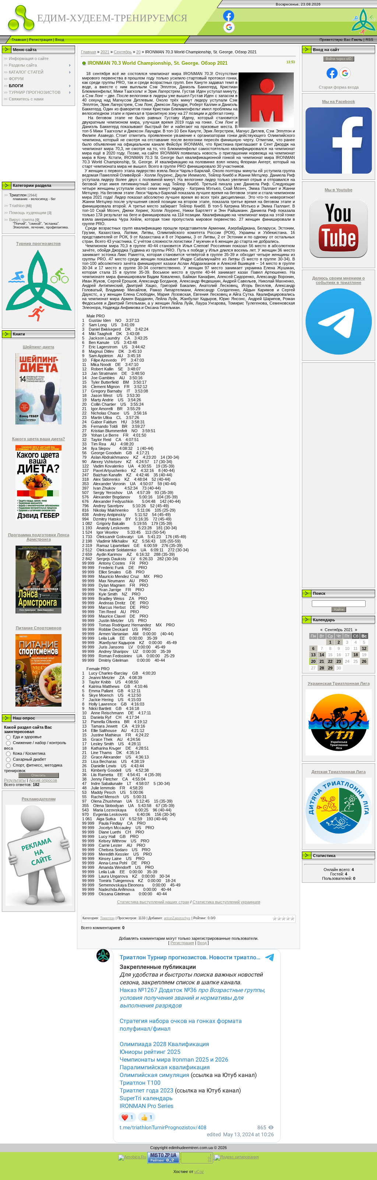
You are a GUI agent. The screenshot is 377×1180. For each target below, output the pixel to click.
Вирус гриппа (21, 219)
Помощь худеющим (27, 212)
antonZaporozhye (177, 918)
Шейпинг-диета (38, 347)
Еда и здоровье (27, 737)
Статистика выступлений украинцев (226, 902)
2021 (105, 52)
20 (138, 52)
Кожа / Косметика (29, 753)
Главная (19, 40)
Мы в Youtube (338, 190)
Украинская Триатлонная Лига (339, 683)
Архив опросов (43, 780)
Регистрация (40, 40)
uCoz (199, 1171)
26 (364, 661)
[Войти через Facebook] (228, 15)
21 (322, 661)
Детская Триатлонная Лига (338, 772)
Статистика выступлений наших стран (153, 902)
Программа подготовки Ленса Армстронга (38, 537)
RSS (369, 40)
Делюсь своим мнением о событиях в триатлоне (338, 280)
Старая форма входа (339, 87)
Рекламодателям (39, 799)
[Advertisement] (38, 143)
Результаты (15, 780)
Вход (59, 40)
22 (330, 661)
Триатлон (18, 195)
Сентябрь (123, 52)
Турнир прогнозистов (38, 243)
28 (322, 668)
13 (313, 655)
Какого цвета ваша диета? (38, 439)
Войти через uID (339, 59)
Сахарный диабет (29, 759)
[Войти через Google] (229, 27)
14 (322, 655)
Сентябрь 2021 (339, 630)
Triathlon (17, 205)
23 (339, 661)
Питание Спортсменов (38, 628)
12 (364, 648)
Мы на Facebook (338, 101)
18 (355, 655)
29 (330, 668)
